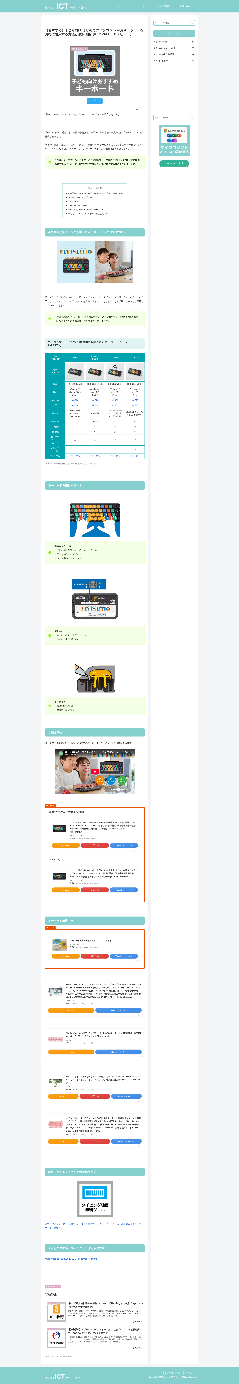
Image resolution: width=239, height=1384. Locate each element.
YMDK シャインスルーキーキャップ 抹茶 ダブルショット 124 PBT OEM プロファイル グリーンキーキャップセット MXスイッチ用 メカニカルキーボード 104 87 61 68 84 (103, 1080)
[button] (192, 22)
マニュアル (75, 456)
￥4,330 (74, 405)
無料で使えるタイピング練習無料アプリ (86, 209)
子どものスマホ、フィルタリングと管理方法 (88, 213)
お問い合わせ (190, 1373)
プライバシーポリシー (173, 1373)
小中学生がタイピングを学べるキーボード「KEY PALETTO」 (96, 193)
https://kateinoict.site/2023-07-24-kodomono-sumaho (71, 1259)
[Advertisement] (174, 93)
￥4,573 (134, 400)
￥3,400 (114, 405)
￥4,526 (74, 400)
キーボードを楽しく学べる (80, 197)
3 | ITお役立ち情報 (54, 1286)
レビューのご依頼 (174, 163)
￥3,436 (114, 400)
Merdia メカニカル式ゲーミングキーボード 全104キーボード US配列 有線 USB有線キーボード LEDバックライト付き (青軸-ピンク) (103, 1034)
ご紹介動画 (73, 201)
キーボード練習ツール (78, 205)
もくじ (91, 187)
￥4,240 (134, 405)
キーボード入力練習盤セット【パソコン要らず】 (92, 940)
